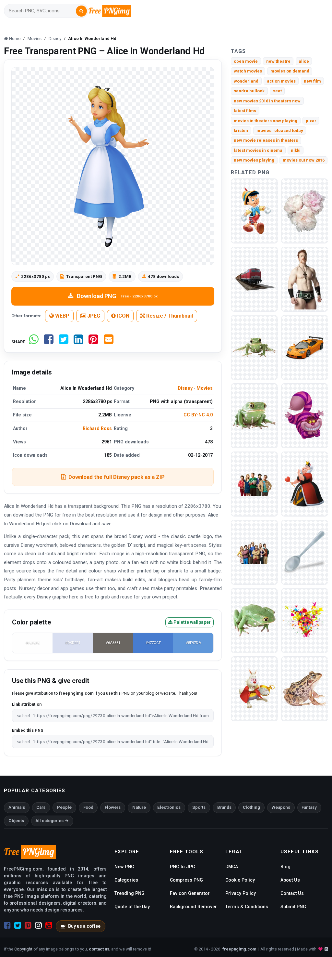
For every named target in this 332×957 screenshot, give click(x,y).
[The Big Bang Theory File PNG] (254, 483)
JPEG (93, 316)
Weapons (281, 807)
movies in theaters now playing (265, 120)
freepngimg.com (239, 949)
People (64, 807)
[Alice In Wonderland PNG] (304, 415)
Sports (199, 807)
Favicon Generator (190, 893)
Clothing (251, 807)
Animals (16, 807)
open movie (246, 61)
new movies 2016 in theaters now (267, 100)
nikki (296, 150)
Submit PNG (293, 906)
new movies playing (254, 160)
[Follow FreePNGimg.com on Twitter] (17, 925)
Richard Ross (97, 428)
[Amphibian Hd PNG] (304, 688)
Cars (40, 807)
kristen (241, 130)
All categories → (52, 820)
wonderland (246, 81)
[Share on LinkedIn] (78, 341)
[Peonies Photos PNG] (304, 210)
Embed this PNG (27, 730)
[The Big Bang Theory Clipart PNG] (254, 551)
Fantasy (309, 807)
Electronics (169, 807)
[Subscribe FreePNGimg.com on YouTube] (48, 925)
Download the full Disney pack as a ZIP (116, 477)
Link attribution (27, 704)
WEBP (61, 316)
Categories (126, 880)
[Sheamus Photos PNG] (304, 278)
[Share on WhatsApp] (33, 341)
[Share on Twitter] (63, 341)
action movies (281, 81)
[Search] (81, 11)
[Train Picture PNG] (254, 278)
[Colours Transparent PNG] (304, 620)
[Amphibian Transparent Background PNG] (254, 415)
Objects (16, 820)
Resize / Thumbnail (169, 316)
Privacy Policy (240, 893)
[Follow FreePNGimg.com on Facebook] (7, 925)
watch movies (248, 71)
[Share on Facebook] (48, 341)
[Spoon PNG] (304, 551)
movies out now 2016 (304, 160)
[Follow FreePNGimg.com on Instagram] (38, 925)
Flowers (113, 807)
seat (277, 90)
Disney (185, 388)
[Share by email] (108, 341)
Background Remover (193, 906)
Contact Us (292, 893)
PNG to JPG (182, 866)
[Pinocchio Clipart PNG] (254, 210)
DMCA (231, 866)
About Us (290, 880)
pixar (311, 120)
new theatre (278, 61)
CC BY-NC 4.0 (198, 414)
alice (304, 61)
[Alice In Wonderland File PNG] (254, 688)
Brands (224, 807)
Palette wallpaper (191, 622)
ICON (122, 316)
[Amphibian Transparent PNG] (254, 347)
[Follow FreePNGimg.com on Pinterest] (28, 925)
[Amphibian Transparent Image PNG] (254, 620)
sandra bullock (249, 90)
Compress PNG (186, 880)
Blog (285, 866)
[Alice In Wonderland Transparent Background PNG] (304, 483)
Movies (204, 388)
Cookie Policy (240, 880)
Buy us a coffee (84, 926)
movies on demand (289, 71)
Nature (139, 807)
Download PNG (117, 296)
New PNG (124, 866)
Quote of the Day (132, 906)
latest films (245, 110)
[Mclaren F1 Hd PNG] (304, 347)
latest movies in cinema (258, 150)
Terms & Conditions (246, 906)
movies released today (279, 130)
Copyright (23, 949)
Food (88, 807)
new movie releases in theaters (266, 140)
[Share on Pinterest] (93, 341)
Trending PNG (129, 893)
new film (312, 81)
